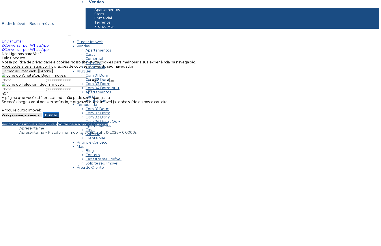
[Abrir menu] (69, 34)
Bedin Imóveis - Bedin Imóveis (28, 24)
